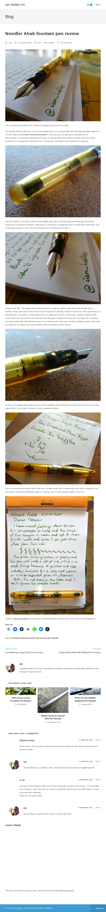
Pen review (49, 43)
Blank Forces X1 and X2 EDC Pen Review (53, 717)
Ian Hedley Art (15, 4)
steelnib (54, 638)
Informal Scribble (21, 619)
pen (39, 43)
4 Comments (66, 43)
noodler (43, 638)
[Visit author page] (10, 667)
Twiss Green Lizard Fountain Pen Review (20, 699)
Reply (98, 740)
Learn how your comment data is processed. (56, 891)
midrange (25, 638)
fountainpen (15, 638)
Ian (10, 43)
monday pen (34, 638)
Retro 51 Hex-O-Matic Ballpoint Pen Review (85, 699)
